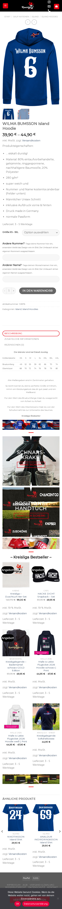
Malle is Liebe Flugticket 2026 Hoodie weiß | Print (16, 738)
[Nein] (58, 899)
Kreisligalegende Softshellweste (46, 737)
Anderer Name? (30, 269)
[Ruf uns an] (49, 10)
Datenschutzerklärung (36, 903)
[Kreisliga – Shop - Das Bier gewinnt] (27, 6)
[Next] (54, 67)
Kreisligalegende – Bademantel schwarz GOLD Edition (16, 666)
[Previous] (8, 67)
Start (7, 16)
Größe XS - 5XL (10, 232)
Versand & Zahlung (42, 885)
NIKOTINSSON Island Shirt (15, 838)
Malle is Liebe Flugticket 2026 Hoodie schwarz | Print (46, 666)
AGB (25, 885)
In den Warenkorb (37, 290)
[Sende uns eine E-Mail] (49, 6)
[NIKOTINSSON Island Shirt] (15, 817)
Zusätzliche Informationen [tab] (21, 339)
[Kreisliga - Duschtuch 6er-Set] (15, 574)
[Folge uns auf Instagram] (49, 2)
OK (17, 903)
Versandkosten (31, 140)
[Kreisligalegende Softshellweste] (46, 716)
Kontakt (52, 887)
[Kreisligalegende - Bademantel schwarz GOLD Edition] (15, 642)
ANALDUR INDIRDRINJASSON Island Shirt (46, 839)
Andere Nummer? (30, 247)
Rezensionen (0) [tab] (14, 345)
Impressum (14, 885)
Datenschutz (36, 887)
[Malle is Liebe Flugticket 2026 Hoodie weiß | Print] (15, 716)
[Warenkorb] (56, 6)
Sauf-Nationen (21, 16)
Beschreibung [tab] (13, 333)
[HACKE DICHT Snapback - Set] (46, 574)
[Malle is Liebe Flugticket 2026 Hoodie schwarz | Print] (46, 642)
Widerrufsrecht (15, 887)
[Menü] (5, 6)
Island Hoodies (49, 16)
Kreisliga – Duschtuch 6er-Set (16, 595)
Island (35, 16)
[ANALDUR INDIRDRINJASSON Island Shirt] (46, 817)
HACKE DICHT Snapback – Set (46, 595)
